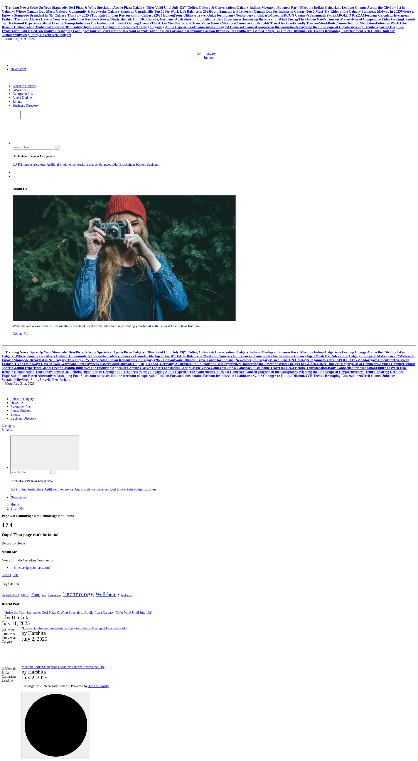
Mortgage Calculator (378, 15)
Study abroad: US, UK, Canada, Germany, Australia (150, 19)
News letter (18, 69)
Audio (81, 164)
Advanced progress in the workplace (269, 27)
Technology (78, 593)
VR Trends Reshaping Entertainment (335, 31)
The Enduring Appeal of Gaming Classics (120, 23)
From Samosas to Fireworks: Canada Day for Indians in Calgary (258, 11)
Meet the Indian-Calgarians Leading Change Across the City (345, 7)
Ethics (25, 595)
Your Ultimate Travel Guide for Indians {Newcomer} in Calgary (222, 15)
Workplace (126, 595)
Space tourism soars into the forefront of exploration (119, 31)
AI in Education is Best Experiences (215, 19)
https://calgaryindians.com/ (32, 567)
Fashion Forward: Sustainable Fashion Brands (192, 31)
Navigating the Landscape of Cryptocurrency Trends (335, 27)
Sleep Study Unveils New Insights (46, 35)
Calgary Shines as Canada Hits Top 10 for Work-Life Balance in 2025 (159, 11)
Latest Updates (23, 97)
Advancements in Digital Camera (217, 27)
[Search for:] (33, 147)
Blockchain (127, 164)
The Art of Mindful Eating (170, 23)
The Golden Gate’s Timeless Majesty (325, 19)
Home (14, 504)
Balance (92, 164)
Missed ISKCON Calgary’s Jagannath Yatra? (302, 15)
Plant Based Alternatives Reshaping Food (50, 31)
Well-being (107, 594)
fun (44, 595)
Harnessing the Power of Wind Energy (269, 19)
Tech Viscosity (98, 686)
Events (17, 101)
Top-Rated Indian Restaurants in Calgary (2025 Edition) (133, 15)
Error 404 (17, 508)
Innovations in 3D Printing (63, 27)
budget (140, 164)
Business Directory (26, 105)
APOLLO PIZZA (349, 15)
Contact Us (20, 333)
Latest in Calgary (24, 86)
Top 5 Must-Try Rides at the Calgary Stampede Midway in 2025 (353, 11)
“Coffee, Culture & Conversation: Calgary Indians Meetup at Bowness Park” (243, 7)
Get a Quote (10, 575)
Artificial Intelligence (61, 164)
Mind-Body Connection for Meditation (347, 23)
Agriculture (38, 164)
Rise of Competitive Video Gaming (377, 19)
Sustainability (54, 595)
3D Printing (21, 164)
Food (35, 594)
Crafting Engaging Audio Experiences (165, 27)
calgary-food (10, 595)
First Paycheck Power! (93, 19)
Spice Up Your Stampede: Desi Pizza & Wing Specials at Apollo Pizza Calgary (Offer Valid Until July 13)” (108, 7)
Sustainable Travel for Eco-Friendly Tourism (286, 23)
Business (153, 164)
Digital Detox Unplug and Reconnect (110, 27)
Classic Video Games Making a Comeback (221, 23)
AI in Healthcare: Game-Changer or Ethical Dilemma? (267, 31)
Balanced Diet (108, 164)
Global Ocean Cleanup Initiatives (65, 23)
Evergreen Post (23, 94)
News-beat (20, 90)
